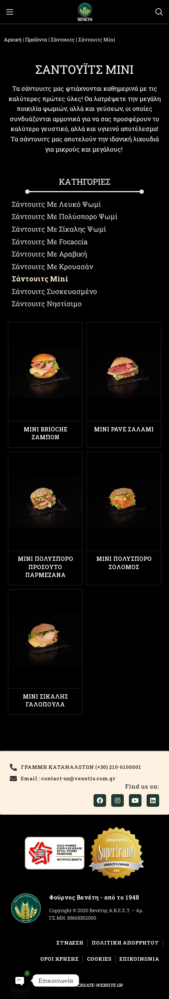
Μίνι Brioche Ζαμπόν (45, 433)
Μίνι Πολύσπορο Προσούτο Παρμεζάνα (45, 566)
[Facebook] (100, 800)
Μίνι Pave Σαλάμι (124, 429)
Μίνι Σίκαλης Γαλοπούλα (45, 700)
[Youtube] (135, 800)
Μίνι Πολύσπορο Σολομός (124, 562)
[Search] (159, 12)
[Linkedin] (153, 800)
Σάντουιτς (63, 39)
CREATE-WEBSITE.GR (100, 985)
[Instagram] (117, 800)
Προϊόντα (36, 39)
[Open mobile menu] (10, 12)
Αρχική (13, 39)
